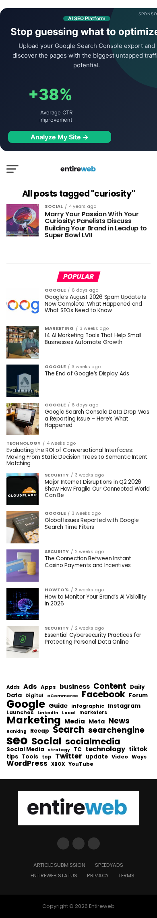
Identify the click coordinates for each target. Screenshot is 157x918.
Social (46, 741)
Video (120, 757)
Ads (30, 687)
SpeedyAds (109, 865)
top (47, 756)
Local (69, 713)
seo (17, 740)
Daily (137, 687)
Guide (58, 706)
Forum (138, 695)
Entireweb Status (54, 875)
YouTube (80, 764)
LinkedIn (47, 713)
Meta (97, 722)
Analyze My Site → (60, 137)
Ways (139, 756)
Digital (34, 696)
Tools (30, 756)
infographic (87, 706)
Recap (39, 731)
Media (74, 721)
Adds (13, 687)
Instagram (124, 706)
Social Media (25, 749)
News (119, 721)
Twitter (68, 756)
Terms (126, 875)
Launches (20, 712)
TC (78, 749)
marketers (93, 713)
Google (25, 704)
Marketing (33, 720)
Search (69, 729)
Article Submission (59, 865)
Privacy (98, 875)
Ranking (16, 731)
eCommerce (62, 696)
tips (12, 757)
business (75, 687)
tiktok (138, 749)
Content (109, 686)
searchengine (116, 730)
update (97, 757)
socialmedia (92, 742)
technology (105, 749)
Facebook (103, 694)
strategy (59, 750)
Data (14, 695)
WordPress (27, 763)
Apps (48, 687)
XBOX (58, 764)
